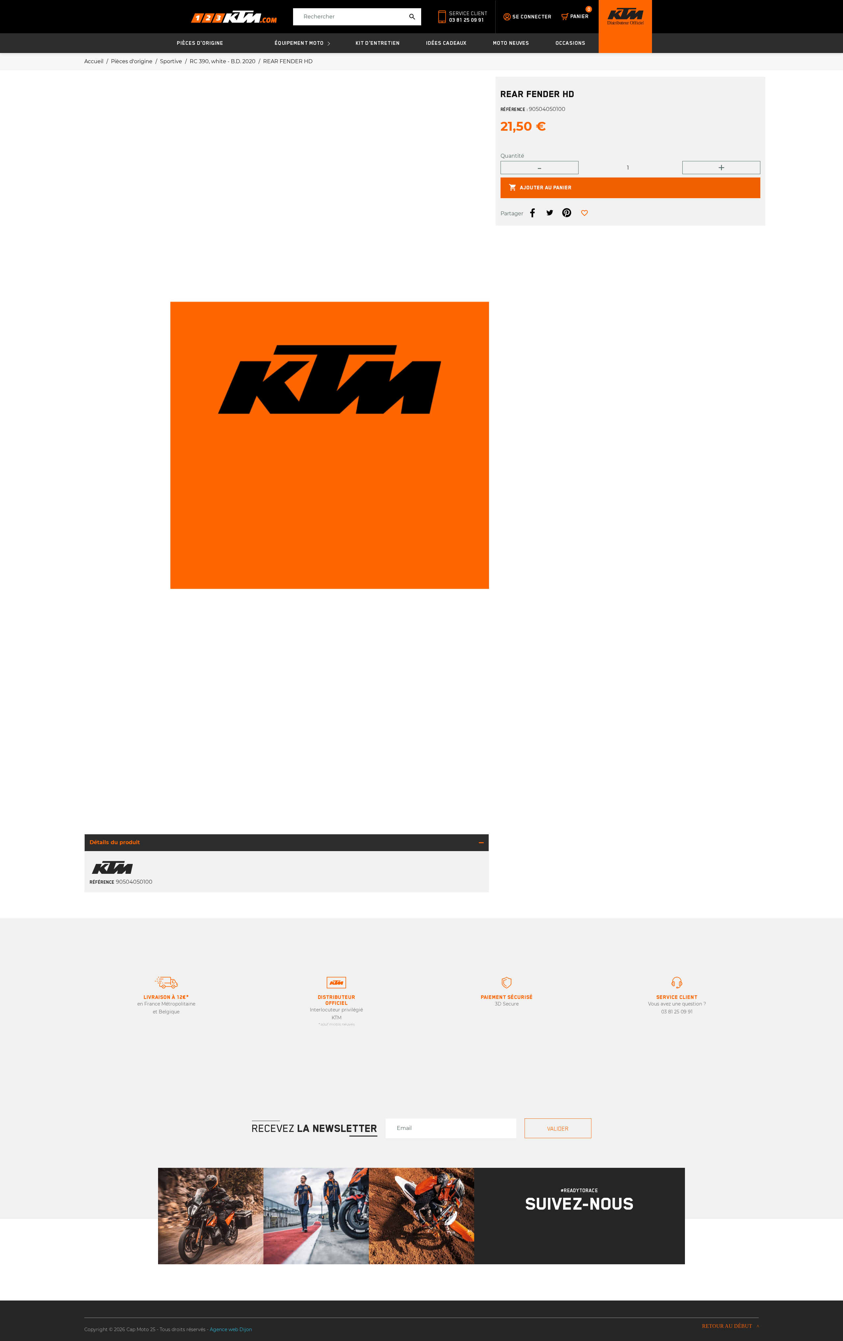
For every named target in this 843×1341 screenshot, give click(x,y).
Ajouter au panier (540, 188)
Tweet (549, 213)
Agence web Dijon (231, 1329)
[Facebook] (588, 1234)
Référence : (514, 109)
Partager (532, 213)
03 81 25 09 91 (466, 20)
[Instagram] (571, 1234)
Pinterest (566, 213)
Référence (102, 882)
